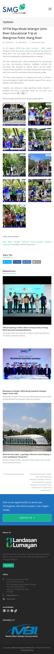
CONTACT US (25, 517)
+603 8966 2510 (12, 595)
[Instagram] (8, 611)
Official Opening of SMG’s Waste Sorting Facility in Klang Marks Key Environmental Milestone (25, 328)
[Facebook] (11, 611)
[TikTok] (15, 611)
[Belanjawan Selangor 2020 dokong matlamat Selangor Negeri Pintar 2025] (27, 364)
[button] (7, 262)
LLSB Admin (22, 42)
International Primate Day (14, 474)
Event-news (36, 42)
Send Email (11, 599)
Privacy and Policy (27, 650)
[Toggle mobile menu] (50, 9)
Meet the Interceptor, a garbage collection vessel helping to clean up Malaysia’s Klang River (27, 455)
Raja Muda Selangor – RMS (33, 48)
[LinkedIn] (4, 611)
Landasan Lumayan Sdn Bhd (21, 648)
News (43, 42)
